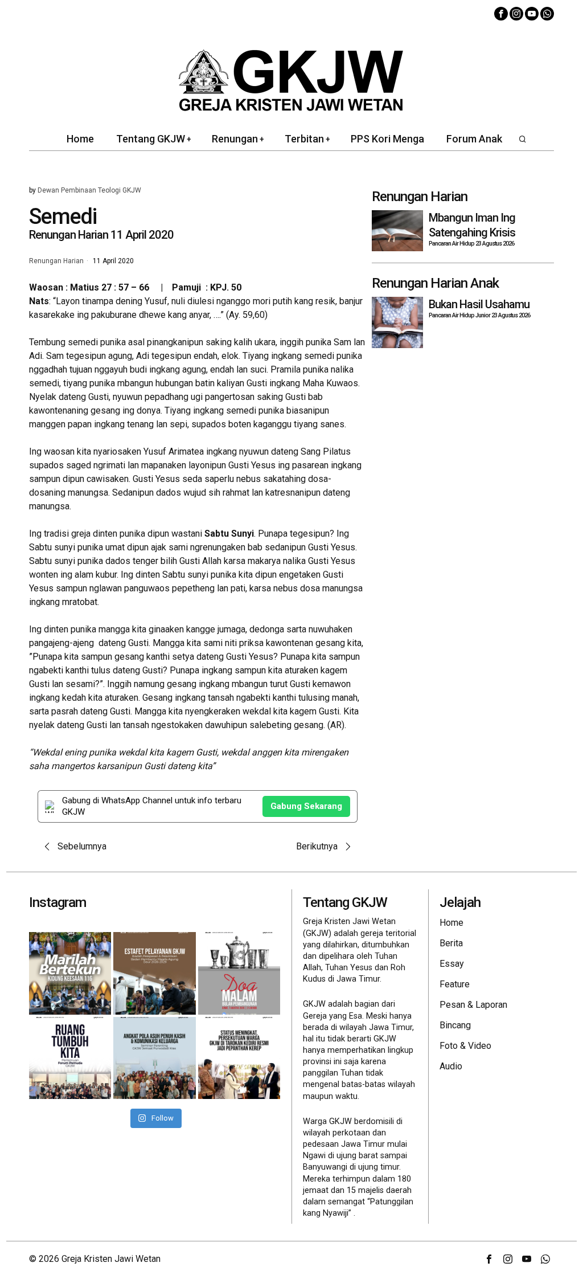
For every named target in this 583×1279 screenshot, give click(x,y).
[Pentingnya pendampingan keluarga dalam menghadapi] (154, 1058)
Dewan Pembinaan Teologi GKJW (89, 190)
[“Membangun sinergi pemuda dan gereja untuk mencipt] (70, 1058)
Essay (452, 963)
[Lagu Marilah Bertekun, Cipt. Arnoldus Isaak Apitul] (70, 973)
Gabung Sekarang (306, 806)
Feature (455, 984)
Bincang (455, 1025)
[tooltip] (501, 14)
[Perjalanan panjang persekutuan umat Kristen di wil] (239, 1058)
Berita (451, 943)
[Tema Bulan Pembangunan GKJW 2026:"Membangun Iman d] (239, 973)
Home (451, 922)
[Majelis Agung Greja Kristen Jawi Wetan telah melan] (154, 973)
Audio (451, 1066)
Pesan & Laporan (473, 1004)
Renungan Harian (56, 261)
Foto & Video (465, 1045)
